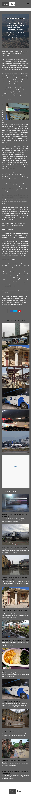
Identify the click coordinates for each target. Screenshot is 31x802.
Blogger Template (22, 798)
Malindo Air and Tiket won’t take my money (15, 640)
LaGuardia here (5, 56)
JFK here (20, 54)
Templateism (14, 798)
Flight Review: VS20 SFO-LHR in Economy (14, 671)
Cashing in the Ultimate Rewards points (14, 760)
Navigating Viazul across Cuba (11, 701)
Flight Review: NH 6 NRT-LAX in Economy (14, 547)
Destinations (19, 18)
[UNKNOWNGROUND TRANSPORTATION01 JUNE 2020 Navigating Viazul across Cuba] (15, 398)
